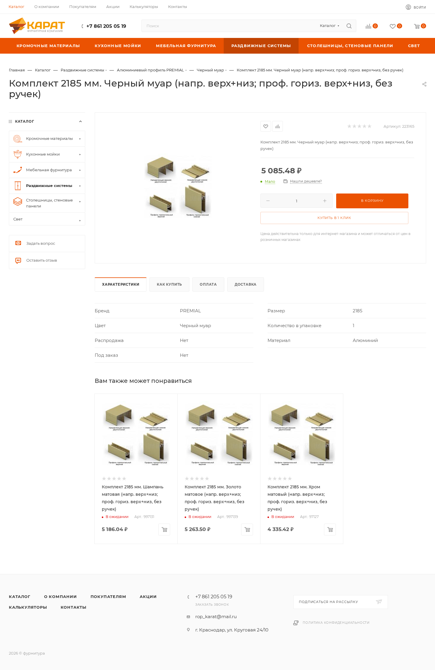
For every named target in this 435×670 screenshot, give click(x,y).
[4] (364, 126)
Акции (148, 596)
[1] (349, 126)
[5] (369, 126)
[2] (354, 126)
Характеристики (120, 284)
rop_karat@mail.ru (216, 616)
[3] (359, 126)
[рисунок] (177, 187)
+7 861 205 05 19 (106, 26)
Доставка (246, 284)
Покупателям (108, 596)
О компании (60, 596)
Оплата (208, 284)
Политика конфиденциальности (336, 623)
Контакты (73, 607)
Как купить (169, 284)
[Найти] (349, 26)
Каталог (19, 596)
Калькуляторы (28, 607)
